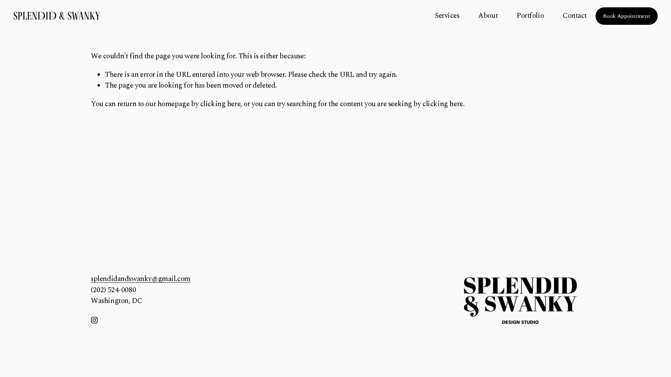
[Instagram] (94, 320)
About (488, 15)
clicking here (220, 104)
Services (447, 15)
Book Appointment (626, 16)
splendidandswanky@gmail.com (140, 279)
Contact (575, 15)
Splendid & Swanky (56, 15)
